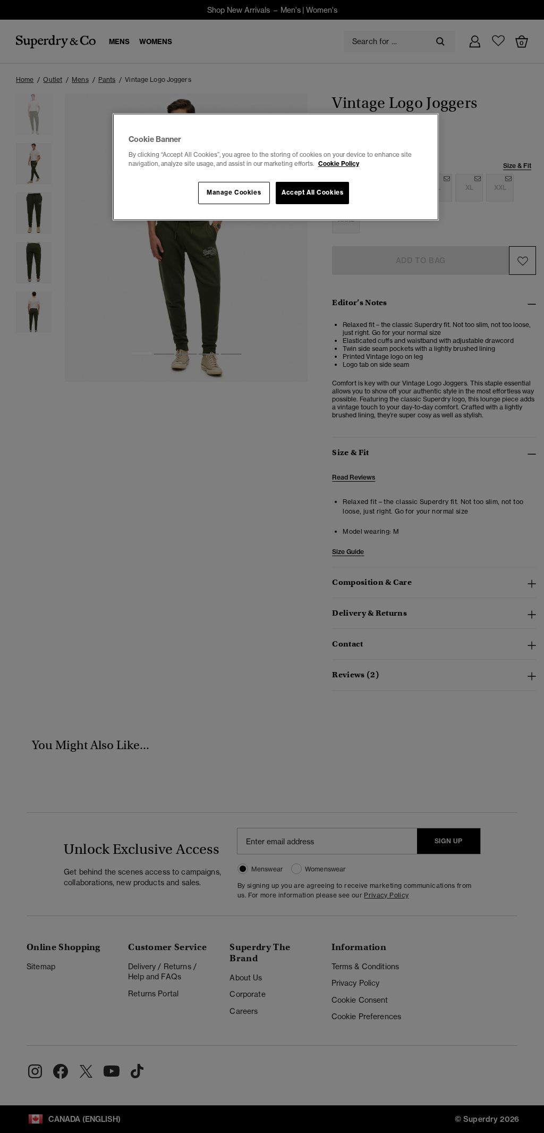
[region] (276, 167)
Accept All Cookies (312, 192)
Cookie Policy (338, 163)
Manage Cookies (234, 192)
